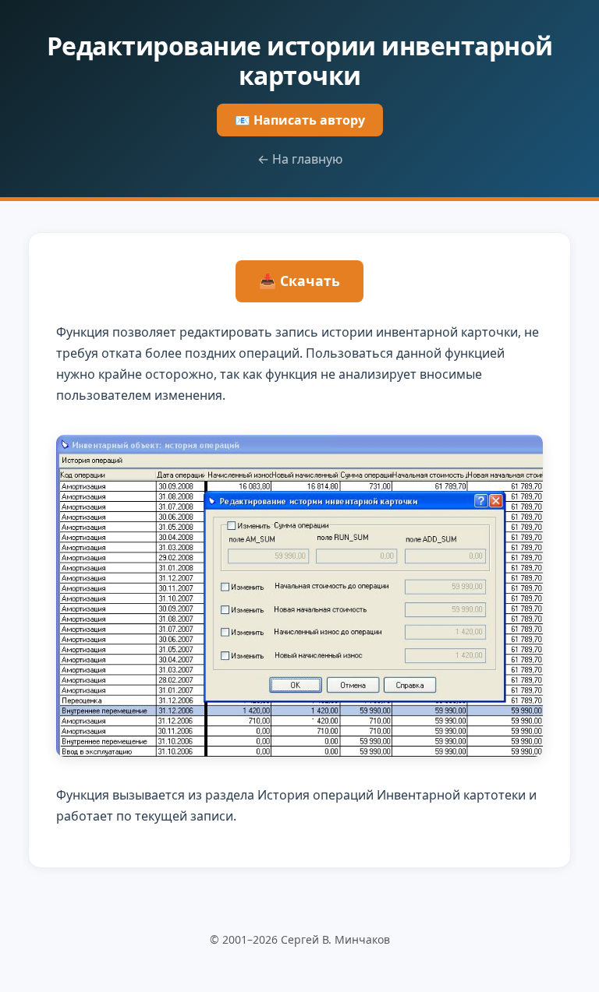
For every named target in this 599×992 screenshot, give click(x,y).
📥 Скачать (299, 280)
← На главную (299, 159)
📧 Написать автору (300, 120)
